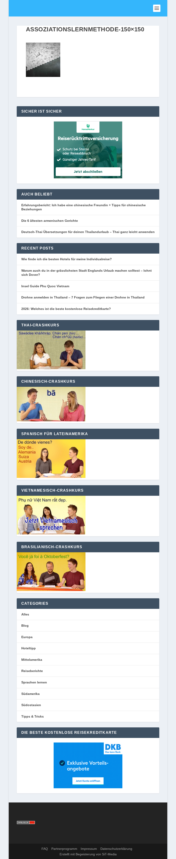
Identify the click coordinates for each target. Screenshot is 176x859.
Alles (25, 614)
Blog (25, 625)
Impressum (89, 849)
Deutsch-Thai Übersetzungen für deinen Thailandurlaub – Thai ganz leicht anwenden (88, 232)
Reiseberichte (32, 671)
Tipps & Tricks (32, 716)
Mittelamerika (31, 659)
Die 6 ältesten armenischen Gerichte (49, 220)
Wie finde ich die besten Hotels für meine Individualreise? (66, 259)
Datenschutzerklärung (116, 849)
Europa (27, 637)
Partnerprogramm (64, 849)
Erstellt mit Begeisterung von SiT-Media (88, 854)
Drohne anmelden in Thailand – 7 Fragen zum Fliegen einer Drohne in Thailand (83, 297)
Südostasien (31, 705)
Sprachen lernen (34, 682)
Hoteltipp (28, 648)
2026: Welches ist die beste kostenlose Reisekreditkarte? (66, 309)
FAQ (44, 849)
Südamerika (30, 694)
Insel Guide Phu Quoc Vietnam (45, 286)
